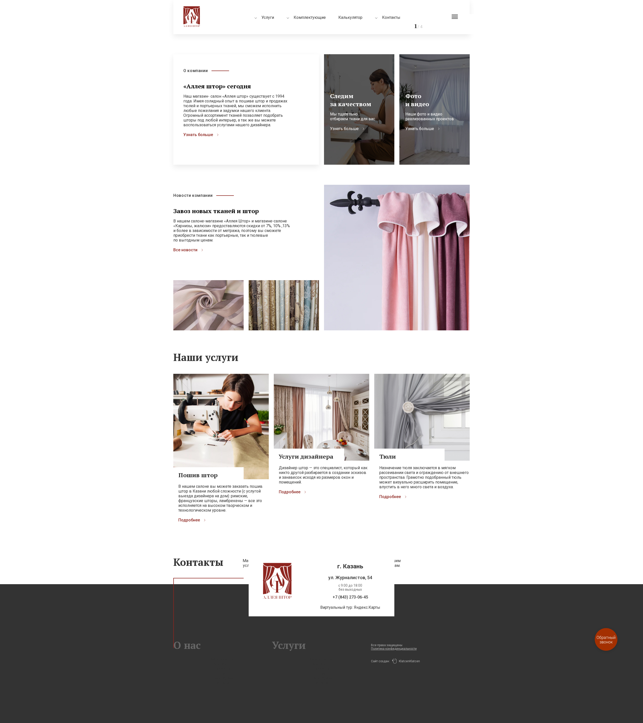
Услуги (223, 683)
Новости (223, 668)
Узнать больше (198, 134)
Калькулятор (350, 17)
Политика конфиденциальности (394, 648)
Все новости (185, 250)
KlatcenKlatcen (408, 661)
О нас (223, 673)
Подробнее (189, 520)
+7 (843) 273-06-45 (350, 597)
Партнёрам (222, 678)
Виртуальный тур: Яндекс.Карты (350, 607)
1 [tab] (550, 16)
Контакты (391, 17)
